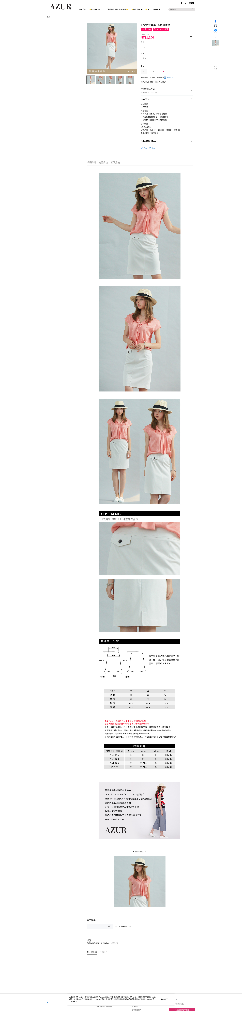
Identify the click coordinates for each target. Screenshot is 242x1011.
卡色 (144, 58)
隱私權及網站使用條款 (104, 1007)
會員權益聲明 (136, 1010)
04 (144, 47)
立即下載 (169, 78)
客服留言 (135, 1007)
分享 (145, 148)
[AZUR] (61, 7)
